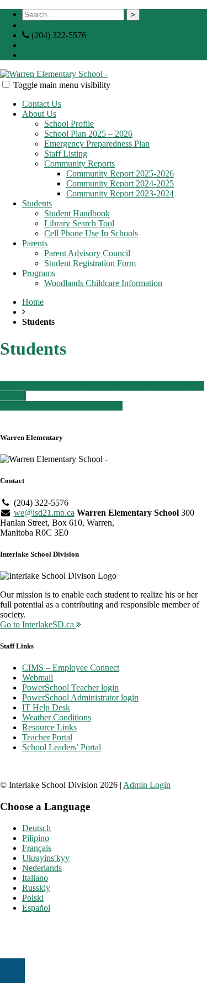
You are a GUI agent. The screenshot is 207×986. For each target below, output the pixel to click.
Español (36, 907)
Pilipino (35, 838)
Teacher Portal (47, 737)
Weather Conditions (56, 717)
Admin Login (147, 785)
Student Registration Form (90, 263)
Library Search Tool (79, 223)
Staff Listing (65, 153)
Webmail (37, 677)
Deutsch (36, 828)
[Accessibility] (12, 970)
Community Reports (79, 163)
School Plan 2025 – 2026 (88, 133)
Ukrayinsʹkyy (46, 858)
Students (37, 203)
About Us (39, 113)
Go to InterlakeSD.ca (38, 624)
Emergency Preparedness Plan (97, 143)
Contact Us (41, 103)
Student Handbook (77, 213)
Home (33, 302)
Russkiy (36, 887)
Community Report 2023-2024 (120, 193)
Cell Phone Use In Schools (91, 233)
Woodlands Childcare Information (103, 283)
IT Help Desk (46, 707)
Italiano (35, 878)
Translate (46, 55)
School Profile (69, 123)
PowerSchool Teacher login (70, 687)
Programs (38, 273)
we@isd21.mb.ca (62, 45)
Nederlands (42, 868)
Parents (34, 243)
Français (36, 848)
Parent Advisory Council (87, 253)
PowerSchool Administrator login (80, 697)
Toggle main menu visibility (61, 85)
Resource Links (49, 727)
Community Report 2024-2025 (120, 183)
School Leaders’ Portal (61, 747)
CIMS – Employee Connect (70, 667)
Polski (33, 897)
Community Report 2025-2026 (120, 173)
